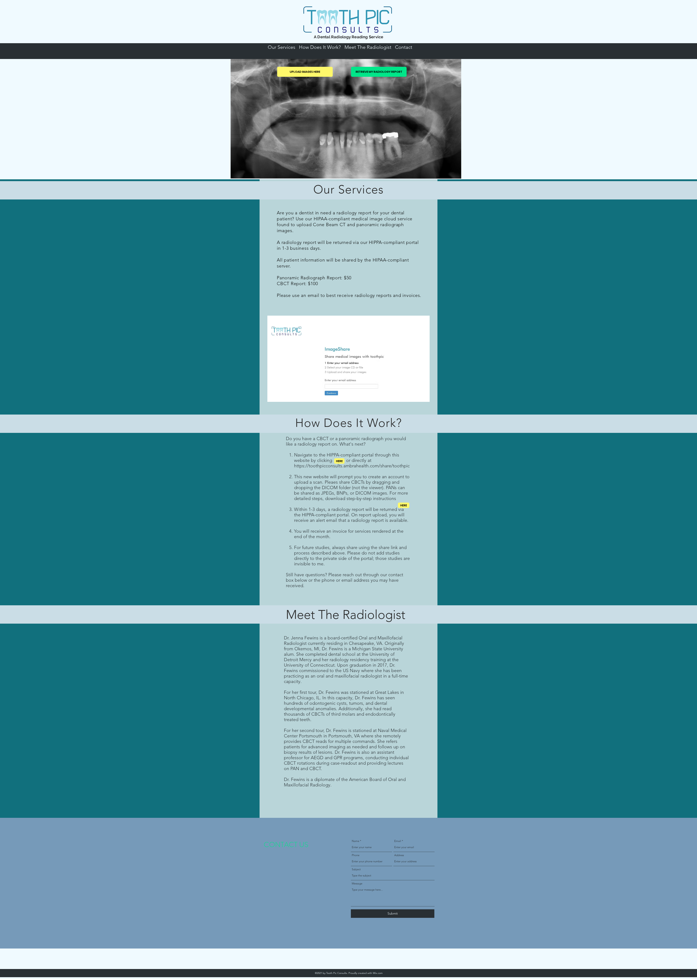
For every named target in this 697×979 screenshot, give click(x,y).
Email (397, 841)
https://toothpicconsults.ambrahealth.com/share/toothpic (352, 465)
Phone (355, 855)
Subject (356, 869)
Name (355, 841)
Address (399, 855)
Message (357, 883)
